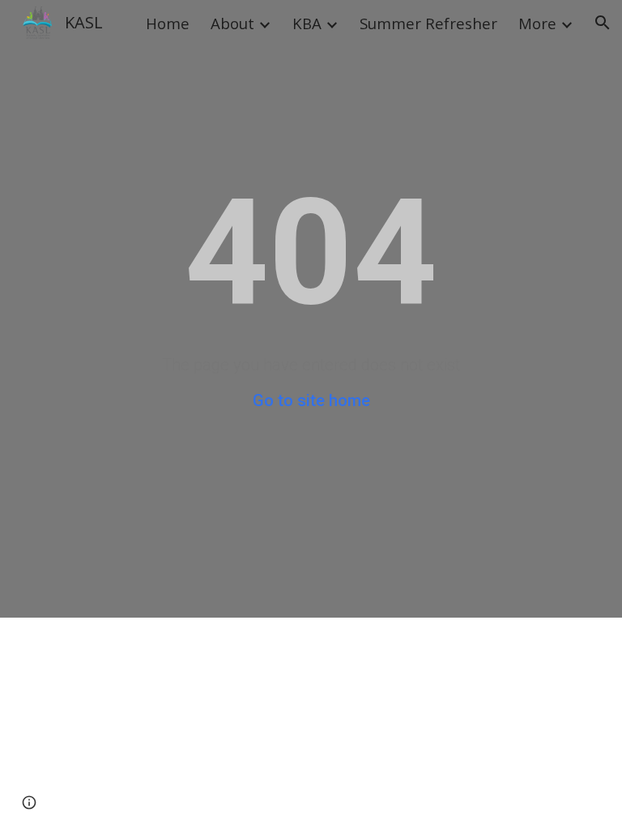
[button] (602, 22)
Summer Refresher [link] (428, 23)
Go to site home (311, 400)
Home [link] (168, 23)
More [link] (537, 23)
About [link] (232, 23)
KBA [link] (307, 23)
